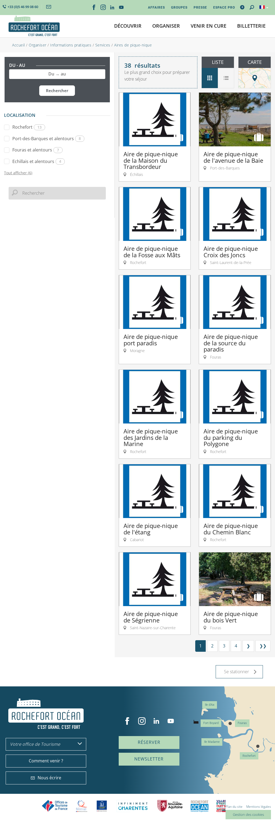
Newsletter (149, 759)
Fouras (242, 723)
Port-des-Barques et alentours (46, 139)
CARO (199, 806)
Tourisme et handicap (101, 806)
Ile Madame (212, 742)
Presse (200, 7)
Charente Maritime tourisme (133, 806)
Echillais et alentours (36, 161)
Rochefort (27, 127)
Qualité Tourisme (81, 806)
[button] (128, 26)
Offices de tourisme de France (55, 806)
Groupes (179, 7)
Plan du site (234, 806)
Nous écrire (49, 778)
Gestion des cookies (248, 814)
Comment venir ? (46, 761)
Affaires (156, 7)
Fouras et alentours (35, 150)
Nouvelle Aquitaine (170, 806)
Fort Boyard (211, 723)
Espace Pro (224, 7)
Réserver (149, 742)
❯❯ (262, 646)
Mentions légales (258, 806)
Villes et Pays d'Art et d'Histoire (221, 806)
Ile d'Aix (209, 705)
